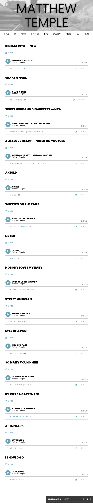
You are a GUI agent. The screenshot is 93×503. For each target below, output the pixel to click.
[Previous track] (84, 499)
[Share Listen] (76, 258)
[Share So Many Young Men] (76, 384)
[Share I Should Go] (76, 479)
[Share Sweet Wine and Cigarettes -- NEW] (76, 131)
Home (6, 34)
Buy (78, 34)
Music (23, 34)
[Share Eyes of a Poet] (76, 353)
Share (10, 53)
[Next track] (90, 499)
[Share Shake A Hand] (74, 99)
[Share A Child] (76, 194)
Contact (35, 34)
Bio (15, 34)
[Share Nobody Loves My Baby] (76, 289)
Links (87, 34)
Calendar (57, 34)
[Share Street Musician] (76, 321)
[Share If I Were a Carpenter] (76, 416)
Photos (69, 34)
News (46, 34)
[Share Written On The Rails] (76, 226)
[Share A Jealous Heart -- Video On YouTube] (76, 163)
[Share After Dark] (76, 448)
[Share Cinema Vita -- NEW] (76, 68)
